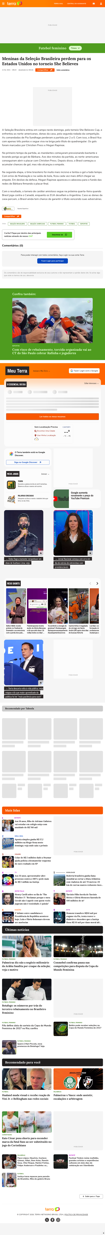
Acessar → (45, 474)
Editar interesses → (91, 383)
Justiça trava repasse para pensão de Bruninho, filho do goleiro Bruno (33, 1177)
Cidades (18, 854)
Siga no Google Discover (25, 462)
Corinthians (7, 1135)
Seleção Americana (37, 224)
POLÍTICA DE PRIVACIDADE (76, 1214)
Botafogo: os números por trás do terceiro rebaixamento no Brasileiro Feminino (24, 1009)
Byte (68, 910)
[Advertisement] (73, 1047)
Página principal (14, 4)
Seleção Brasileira (17, 224)
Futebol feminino (57, 224)
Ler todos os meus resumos (52, 416)
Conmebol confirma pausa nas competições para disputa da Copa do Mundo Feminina (76, 966)
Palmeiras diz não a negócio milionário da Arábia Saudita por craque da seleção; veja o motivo (26, 966)
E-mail (94, 4)
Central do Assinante (76, 4)
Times (74, 48)
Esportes (84, 224)
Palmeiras (57, 1092)
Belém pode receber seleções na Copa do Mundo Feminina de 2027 (85, 1026)
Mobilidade (70, 872)
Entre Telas (19, 891)
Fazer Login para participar (52, 261)
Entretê (17, 818)
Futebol (72, 224)
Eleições (18, 910)
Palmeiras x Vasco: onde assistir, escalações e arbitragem (73, 1097)
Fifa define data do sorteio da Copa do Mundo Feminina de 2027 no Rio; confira (26, 1027)
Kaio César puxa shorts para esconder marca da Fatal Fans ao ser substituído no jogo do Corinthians (26, 1142)
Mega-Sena (19, 836)
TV (16, 872)
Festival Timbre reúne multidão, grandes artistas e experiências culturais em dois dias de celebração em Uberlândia (84, 1162)
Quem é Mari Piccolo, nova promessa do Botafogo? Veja (31, 1045)
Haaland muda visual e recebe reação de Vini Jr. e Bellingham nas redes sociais (26, 1097)
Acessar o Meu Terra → (41, 371)
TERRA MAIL (58, 4)
